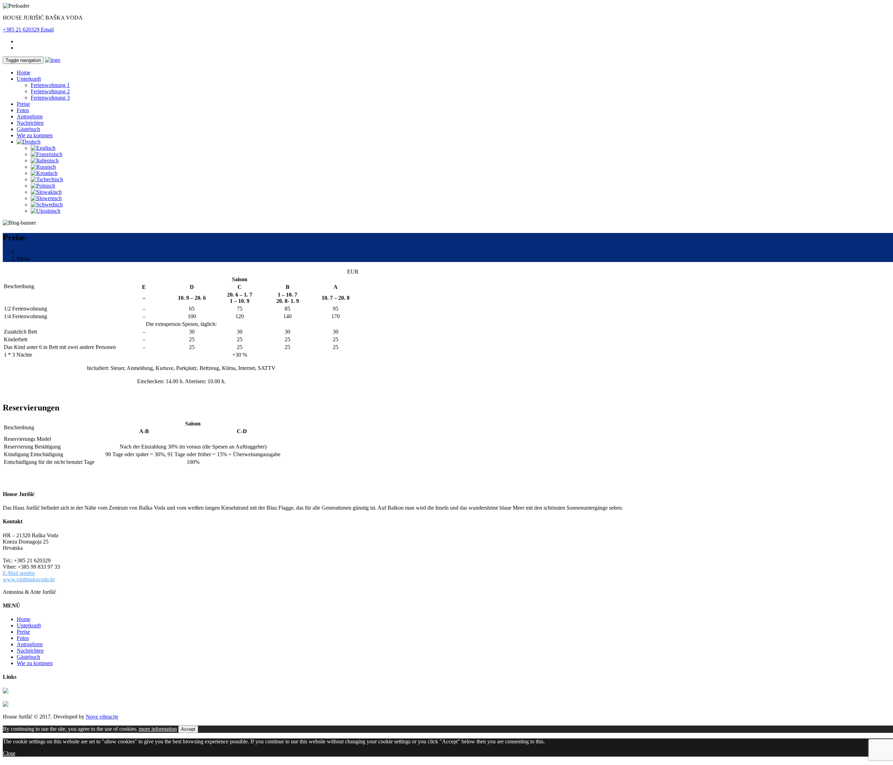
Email (47, 29)
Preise (23, 104)
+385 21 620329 (22, 29)
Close (9, 753)
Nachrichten (30, 123)
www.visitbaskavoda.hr (29, 579)
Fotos (23, 110)
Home (23, 72)
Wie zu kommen (35, 135)
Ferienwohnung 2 (50, 91)
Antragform (30, 116)
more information (158, 729)
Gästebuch (28, 129)
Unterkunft (29, 79)
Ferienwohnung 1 (50, 85)
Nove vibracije (102, 717)
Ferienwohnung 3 (50, 98)
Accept (188, 729)
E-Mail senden (19, 573)
